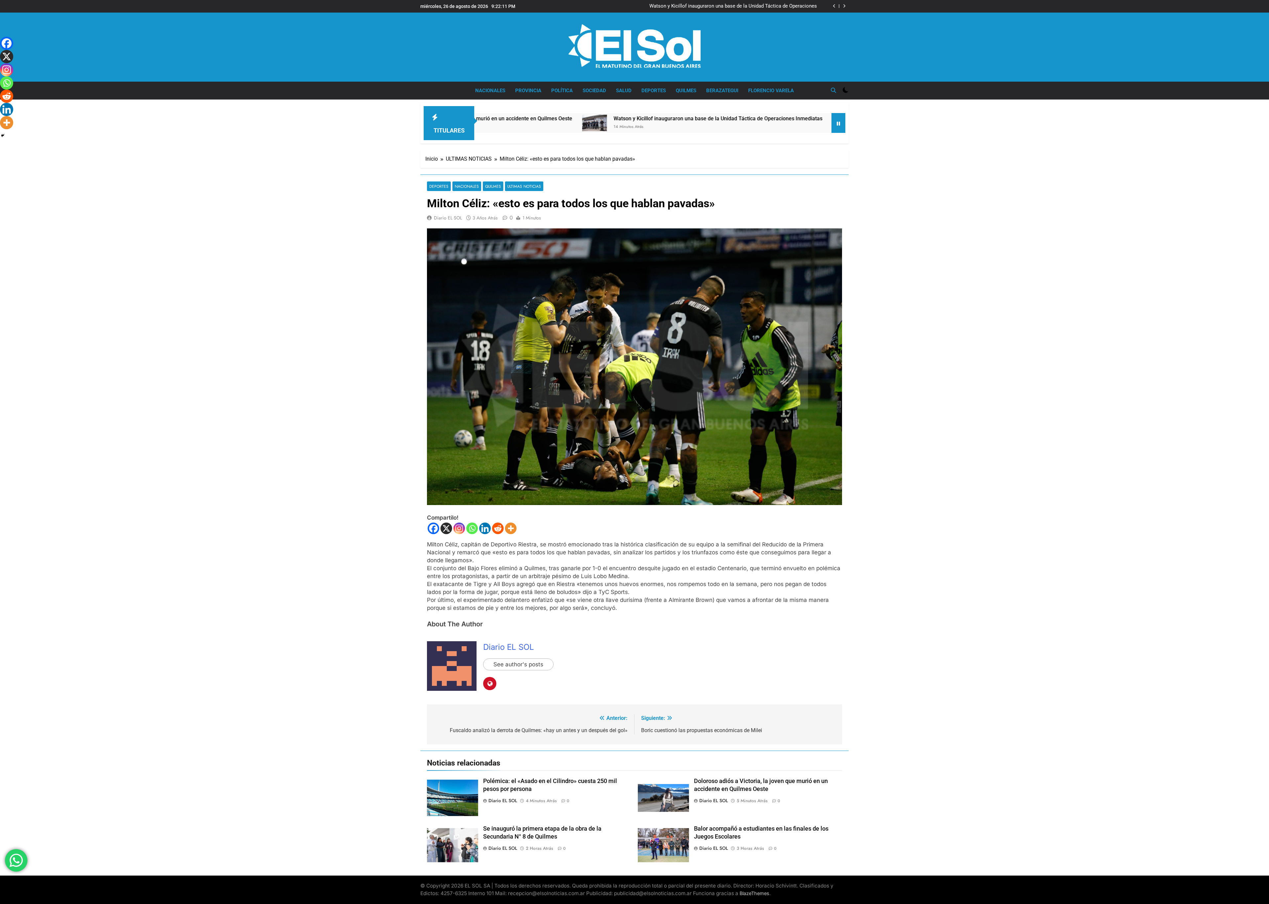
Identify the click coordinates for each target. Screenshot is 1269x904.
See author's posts (518, 664)
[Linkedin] (485, 528)
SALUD (624, 91)
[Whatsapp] (472, 528)
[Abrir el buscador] (833, 90)
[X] (446, 528)
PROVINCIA (528, 91)
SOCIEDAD (594, 91)
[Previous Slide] (834, 6)
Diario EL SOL (448, 218)
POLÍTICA (562, 91)
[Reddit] (498, 528)
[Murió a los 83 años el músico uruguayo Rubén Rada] (757, 123)
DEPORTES (653, 91)
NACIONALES (490, 91)
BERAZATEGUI (722, 91)
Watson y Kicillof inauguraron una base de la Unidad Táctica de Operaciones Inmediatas (733, 6)
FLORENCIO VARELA (771, 91)
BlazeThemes (754, 893)
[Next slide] (844, 6)
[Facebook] (433, 528)
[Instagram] (459, 528)
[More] (511, 528)
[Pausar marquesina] (838, 123)
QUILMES (686, 91)
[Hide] (2, 135)
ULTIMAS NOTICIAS (524, 186)
